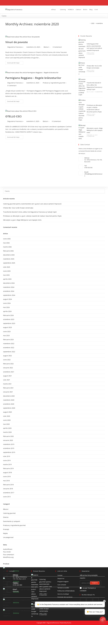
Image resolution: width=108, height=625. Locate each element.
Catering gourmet (9, 513)
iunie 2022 (7, 360)
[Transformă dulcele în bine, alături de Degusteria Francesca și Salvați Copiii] (82, 87)
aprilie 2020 (7, 428)
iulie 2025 (6, 267)
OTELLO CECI (13, 116)
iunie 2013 (7, 497)
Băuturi (46, 47)
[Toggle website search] (100, 9)
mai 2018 (6, 481)
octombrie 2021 (8, 372)
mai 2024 (6, 307)
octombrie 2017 (8, 493)
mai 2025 (6, 275)
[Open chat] (103, 620)
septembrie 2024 (9, 295)
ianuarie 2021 (8, 392)
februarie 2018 (8, 485)
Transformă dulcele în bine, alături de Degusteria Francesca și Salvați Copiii (30, 212)
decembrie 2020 (9, 396)
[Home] (88, 23)
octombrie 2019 (8, 448)
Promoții (6, 529)
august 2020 (7, 412)
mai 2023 (6, 336)
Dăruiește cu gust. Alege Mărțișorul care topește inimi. (95, 130)
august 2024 (7, 299)
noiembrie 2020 (8, 400)
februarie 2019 (8, 468)
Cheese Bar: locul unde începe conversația (18, 208)
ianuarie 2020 (8, 440)
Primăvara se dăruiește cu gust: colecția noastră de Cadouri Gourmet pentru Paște (32, 216)
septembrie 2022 (9, 352)
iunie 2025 (7, 271)
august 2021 (7, 376)
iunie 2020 (7, 420)
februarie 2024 (8, 315)
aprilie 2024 (7, 311)
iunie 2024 (7, 303)
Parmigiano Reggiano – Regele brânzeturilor (33, 78)
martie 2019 (7, 464)
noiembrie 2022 (8, 344)
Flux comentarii (8, 555)
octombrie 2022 (8, 348)
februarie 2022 (8, 364)
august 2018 (7, 472)
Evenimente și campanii (11, 521)
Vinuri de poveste (16, 42)
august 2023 (7, 327)
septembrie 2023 (9, 323)
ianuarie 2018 (8, 489)
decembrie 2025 (9, 255)
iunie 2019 (7, 460)
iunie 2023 (7, 331)
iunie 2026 (7, 239)
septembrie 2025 (9, 263)
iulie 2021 (6, 380)
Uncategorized (8, 537)
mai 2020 (6, 424)
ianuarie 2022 (8, 368)
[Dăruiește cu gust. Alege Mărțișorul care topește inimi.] (82, 132)
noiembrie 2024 (8, 287)
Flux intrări (7, 552)
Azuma (69, 623)
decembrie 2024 (9, 283)
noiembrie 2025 (8, 259)
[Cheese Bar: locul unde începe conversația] (82, 68)
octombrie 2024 (8, 291)
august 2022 (7, 356)
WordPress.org (8, 557)
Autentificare (7, 549)
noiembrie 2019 (8, 444)
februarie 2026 (8, 251)
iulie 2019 (6, 456)
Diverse (5, 517)
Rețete (5, 533)
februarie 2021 (8, 388)
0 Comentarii (57, 47)
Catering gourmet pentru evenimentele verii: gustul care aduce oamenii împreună (32, 204)
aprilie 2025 (7, 279)
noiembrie (99, 23)
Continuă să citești (15, 62)
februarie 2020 (8, 436)
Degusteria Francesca (15, 47)
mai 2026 (6, 243)
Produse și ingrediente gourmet (54, 83)
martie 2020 (7, 432)
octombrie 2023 (8, 319)
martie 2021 (7, 384)
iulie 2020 (6, 416)
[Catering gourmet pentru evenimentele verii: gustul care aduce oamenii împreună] (82, 49)
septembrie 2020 (9, 408)
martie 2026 (7, 247)
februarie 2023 (8, 340)
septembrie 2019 (9, 452)
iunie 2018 (7, 476)
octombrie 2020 (8, 404)
